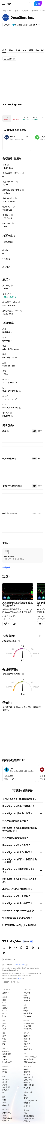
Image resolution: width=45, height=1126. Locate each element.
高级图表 (27, 1103)
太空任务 (27, 1039)
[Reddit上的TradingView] (4, 953)
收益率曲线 (6, 1054)
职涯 (25, 1047)
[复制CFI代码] (12, 416)
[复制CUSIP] (16, 399)
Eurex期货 (27, 1026)
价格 (25, 995)
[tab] (34, 431)
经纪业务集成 (29, 1116)
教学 (4, 1103)
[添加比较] (27, 138)
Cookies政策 (28, 1077)
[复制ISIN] (20, 391)
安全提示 (27, 1082)
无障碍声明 (28, 1080)
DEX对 (4, 1013)
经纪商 (26, 1011)
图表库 (26, 1098)
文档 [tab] (18, 50)
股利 (4, 1041)
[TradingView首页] (9, 4)
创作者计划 (6, 1087)
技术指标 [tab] (40, 50)
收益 (4, 1039)
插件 (25, 1095)
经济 (4, 1036)
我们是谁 (27, 1036)
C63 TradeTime (30, 1062)
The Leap (27, 1016)
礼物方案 (27, 1001)
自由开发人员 (7, 1118)
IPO (3, 1044)
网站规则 (5, 1090)
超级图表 (5, 993)
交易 (4, 1100)
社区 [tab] (31, 50)
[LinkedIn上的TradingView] (27, 947)
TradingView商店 (30, 1057)
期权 (4, 1057)
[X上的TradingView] (4, 947)
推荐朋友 (5, 1085)
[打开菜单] (3, 3)
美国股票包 (28, 1029)
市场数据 (27, 998)
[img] (36, 25)
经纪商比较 (28, 1013)
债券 (4, 1005)
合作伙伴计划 (29, 1118)
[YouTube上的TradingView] (15, 947)
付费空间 (5, 1121)
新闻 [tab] (24, 50)
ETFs (4, 1003)
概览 (25, 1008)
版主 (4, 1093)
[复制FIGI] (20, 408)
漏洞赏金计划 (29, 1085)
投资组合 (5, 1051)
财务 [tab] (11, 50)
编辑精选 (5, 1105)
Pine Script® (7, 1062)
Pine (4, 1016)
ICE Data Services (18, 965)
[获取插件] (40, 636)
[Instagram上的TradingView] (21, 947)
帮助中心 (27, 1044)
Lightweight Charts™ (31, 1100)
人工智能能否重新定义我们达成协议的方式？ (17, 604)
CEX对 (4, 1011)
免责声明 (27, 1072)
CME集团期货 (29, 1023)
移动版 (4, 1069)
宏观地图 (5, 1059)
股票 (4, 1000)
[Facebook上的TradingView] (10, 947)
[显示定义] (8, 165)
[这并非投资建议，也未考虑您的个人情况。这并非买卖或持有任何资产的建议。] (19, 641)
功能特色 (27, 993)
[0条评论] (14, 623)
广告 (25, 1113)
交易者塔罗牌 (29, 1059)
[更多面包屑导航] (10, 11)
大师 (4, 1115)
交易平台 (27, 1106)
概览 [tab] (4, 50)
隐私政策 (27, 1075)
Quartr (19, 979)
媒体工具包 (28, 1049)
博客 (25, 1041)
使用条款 (27, 1069)
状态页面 (27, 1088)
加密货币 (5, 1008)
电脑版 (4, 1072)
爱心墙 (4, 1082)
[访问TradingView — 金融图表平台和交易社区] (12, 104)
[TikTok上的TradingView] (38, 947)
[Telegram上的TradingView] (33, 947)
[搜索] (29, 3)
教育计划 (27, 1121)
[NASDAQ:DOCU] (4, 597)
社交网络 (5, 1079)
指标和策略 (6, 1113)
